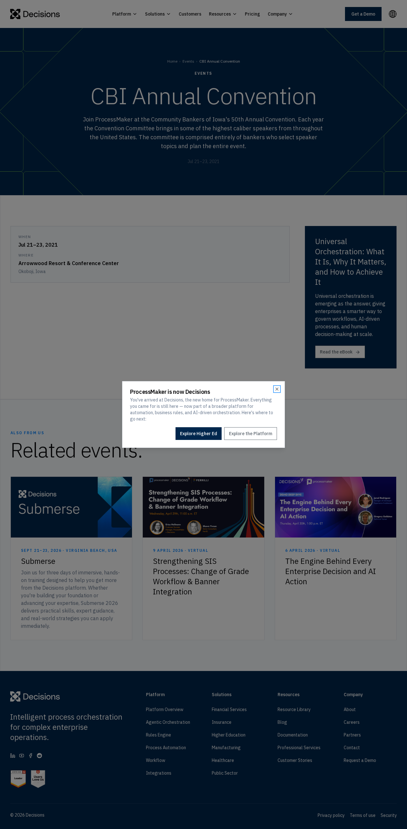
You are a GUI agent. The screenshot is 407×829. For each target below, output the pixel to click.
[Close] (276, 389)
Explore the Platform (250, 433)
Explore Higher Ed (198, 433)
